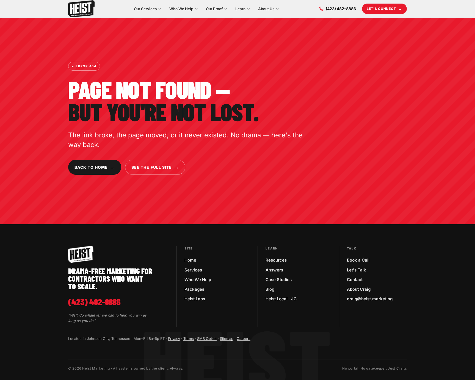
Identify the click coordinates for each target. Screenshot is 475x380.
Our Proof (214, 9)
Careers (243, 338)
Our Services (145, 9)
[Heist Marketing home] (81, 8)
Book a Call (358, 260)
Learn (240, 9)
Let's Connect (384, 9)
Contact (355, 279)
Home (190, 260)
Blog (270, 289)
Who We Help (181, 9)
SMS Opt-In (207, 338)
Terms (188, 338)
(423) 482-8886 (341, 8)
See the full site (155, 167)
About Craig (359, 289)
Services (193, 270)
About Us (266, 9)
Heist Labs (194, 298)
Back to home (94, 167)
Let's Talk (356, 270)
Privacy (174, 338)
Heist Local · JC (281, 298)
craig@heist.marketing (370, 298)
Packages (194, 289)
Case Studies (279, 279)
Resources (276, 260)
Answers (274, 270)
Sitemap (226, 338)
